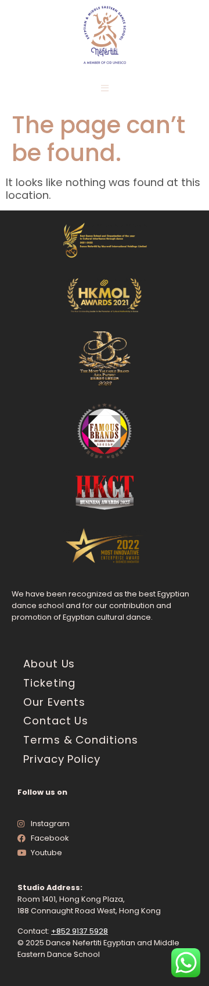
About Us (49, 663)
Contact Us (55, 720)
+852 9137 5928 (79, 931)
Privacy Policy (61, 759)
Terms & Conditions (80, 740)
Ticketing (49, 683)
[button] (105, 88)
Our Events (54, 702)
